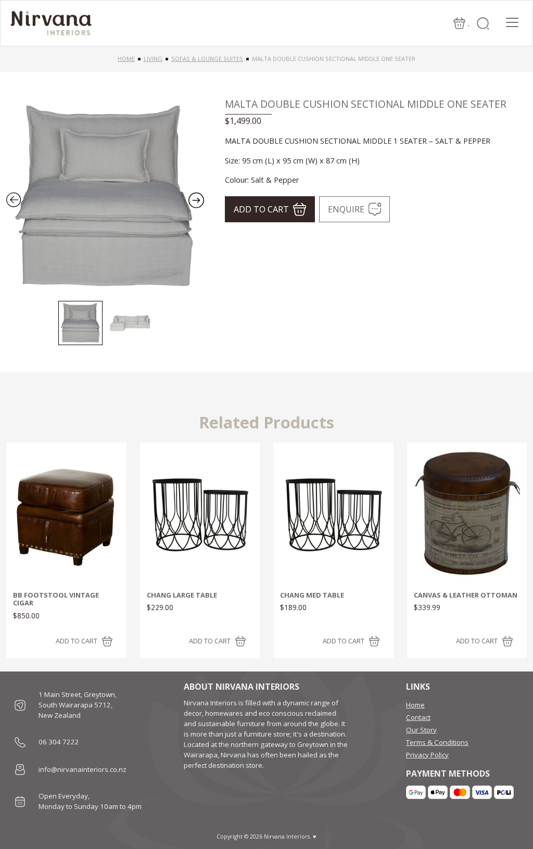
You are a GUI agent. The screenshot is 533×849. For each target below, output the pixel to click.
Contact (418, 717)
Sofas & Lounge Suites (207, 58)
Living (153, 58)
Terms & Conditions (437, 742)
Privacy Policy (427, 754)
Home (126, 58)
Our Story (421, 729)
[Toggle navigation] (512, 22)
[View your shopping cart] (460, 22)
